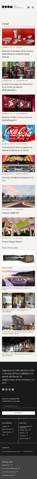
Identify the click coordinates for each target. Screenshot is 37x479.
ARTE (3, 435)
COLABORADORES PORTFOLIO (25, 427)
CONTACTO (23, 435)
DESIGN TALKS (24, 430)
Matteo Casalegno (7, 267)
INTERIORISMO (6, 432)
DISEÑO (4, 426)
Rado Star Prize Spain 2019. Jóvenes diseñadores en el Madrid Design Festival (17, 54)
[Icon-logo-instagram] (6, 389)
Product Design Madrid (12, 242)
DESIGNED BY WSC (7, 475)
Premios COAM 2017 (10, 213)
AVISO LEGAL (6, 465)
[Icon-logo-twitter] (9, 389)
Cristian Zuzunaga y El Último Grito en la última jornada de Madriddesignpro (17, 87)
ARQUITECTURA (6, 429)
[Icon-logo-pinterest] (13, 389)
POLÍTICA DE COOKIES (9, 472)
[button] (28, 7)
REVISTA (22, 433)
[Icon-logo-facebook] (3, 389)
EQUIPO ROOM (24, 438)
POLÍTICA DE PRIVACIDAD (10, 468)
